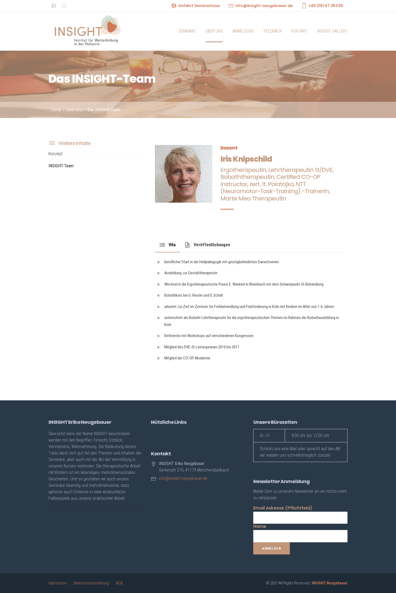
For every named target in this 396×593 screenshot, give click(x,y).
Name (259, 526)
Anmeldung (243, 31)
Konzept (55, 153)
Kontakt (299, 31)
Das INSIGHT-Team (104, 109)
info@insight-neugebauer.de (264, 5)
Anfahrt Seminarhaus (199, 5)
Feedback (273, 31)
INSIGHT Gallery (332, 31)
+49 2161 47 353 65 (325, 5)
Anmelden (271, 548)
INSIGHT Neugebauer (330, 583)
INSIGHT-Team (61, 165)
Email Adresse (282, 508)
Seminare (187, 31)
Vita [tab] (172, 244)
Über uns (214, 31)
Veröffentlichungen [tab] (212, 244)
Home (56, 109)
